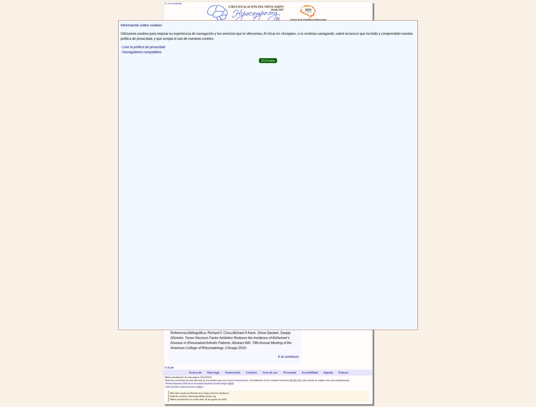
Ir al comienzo (288, 356)
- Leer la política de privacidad (143, 47)
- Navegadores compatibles (141, 52)
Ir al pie (169, 367)
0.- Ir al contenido (173, 3)
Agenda (328, 372)
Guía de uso (270, 372)
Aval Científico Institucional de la (183, 387)
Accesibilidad (310, 372)
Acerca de (195, 372)
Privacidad (289, 372)
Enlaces (343, 372)
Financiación (232, 372)
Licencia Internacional (237, 380)
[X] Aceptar (268, 60)
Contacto (251, 372)
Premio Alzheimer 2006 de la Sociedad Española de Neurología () (199, 383)
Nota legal (213, 372)
